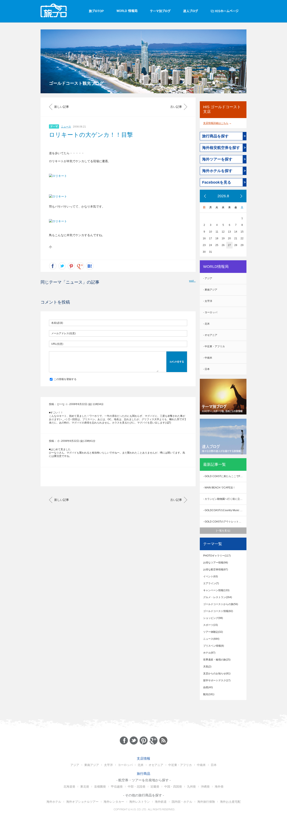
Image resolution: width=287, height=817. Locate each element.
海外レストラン (139, 801)
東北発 (84, 786)
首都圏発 (100, 786)
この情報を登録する (64, 379)
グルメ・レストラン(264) (217, 597)
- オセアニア (210, 335)
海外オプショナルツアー (82, 801)
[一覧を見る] (223, 530)
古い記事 (176, 106)
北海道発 (69, 786)
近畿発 (154, 786)
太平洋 (108, 765)
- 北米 (206, 323)
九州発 (191, 786)
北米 (141, 765)
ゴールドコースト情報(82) (218, 611)
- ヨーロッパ (210, 312)
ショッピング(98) (213, 618)
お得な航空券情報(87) (215, 569)
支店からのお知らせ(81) (216, 673)
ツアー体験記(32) (213, 631)
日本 (214, 765)
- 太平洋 (207, 301)
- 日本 (206, 369)
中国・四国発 (173, 786)
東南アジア (91, 765)
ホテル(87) (209, 652)
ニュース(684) (211, 638)
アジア (74, 765)
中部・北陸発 (136, 786)
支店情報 (143, 758)
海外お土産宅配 (230, 801)
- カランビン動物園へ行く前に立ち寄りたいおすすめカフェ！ (224, 498)
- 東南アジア (210, 289)
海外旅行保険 (206, 801)
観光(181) (208, 694)
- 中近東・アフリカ (214, 346)
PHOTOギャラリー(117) (217, 555)
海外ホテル (53, 801)
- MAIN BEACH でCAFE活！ (219, 487)
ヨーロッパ (125, 765)
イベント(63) (210, 576)
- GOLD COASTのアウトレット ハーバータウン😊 (224, 521)
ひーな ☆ (62, 404)
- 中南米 (207, 357)
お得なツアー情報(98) (215, 562)
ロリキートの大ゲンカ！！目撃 (91, 135)
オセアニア (156, 765)
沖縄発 (205, 786)
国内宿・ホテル (182, 801)
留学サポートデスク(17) (216, 680)
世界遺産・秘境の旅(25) (216, 659)
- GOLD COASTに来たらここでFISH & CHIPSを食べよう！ (224, 476)
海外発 (219, 786)
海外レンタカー (114, 801)
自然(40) (208, 687)
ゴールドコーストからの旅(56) (220, 604)
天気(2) (207, 666)
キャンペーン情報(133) (216, 590)
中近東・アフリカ (180, 765)
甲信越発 (117, 786)
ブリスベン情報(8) (213, 645)
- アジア (207, 278)
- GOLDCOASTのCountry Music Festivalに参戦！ (224, 510)
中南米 (201, 765)
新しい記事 (61, 106)
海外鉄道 (161, 801)
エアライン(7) (211, 583)
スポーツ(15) (210, 625)
